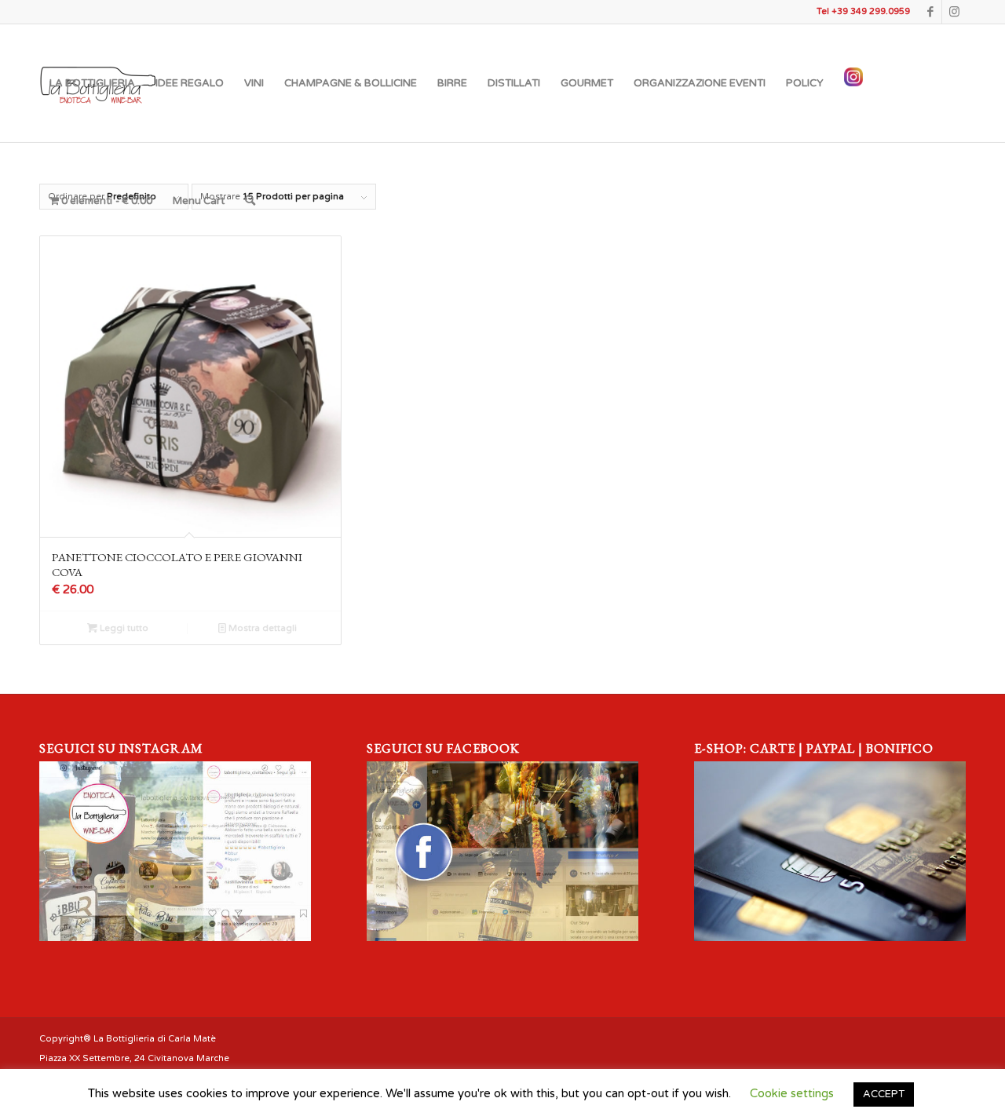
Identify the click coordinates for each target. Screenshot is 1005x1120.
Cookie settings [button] (792, 1093)
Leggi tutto (122, 628)
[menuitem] (92, 83)
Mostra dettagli (261, 628)
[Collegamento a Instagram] (954, 12)
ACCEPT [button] (883, 1094)
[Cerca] (250, 201)
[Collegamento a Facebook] (930, 12)
